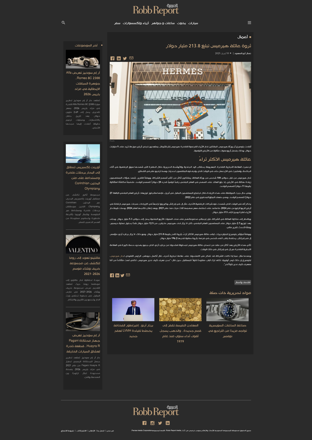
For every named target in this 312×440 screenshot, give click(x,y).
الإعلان (92, 431)
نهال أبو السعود (242, 53)
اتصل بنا (100, 431)
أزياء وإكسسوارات (136, 23)
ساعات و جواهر (163, 23)
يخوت (181, 23)
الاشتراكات (81, 431)
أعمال (242, 37)
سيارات (193, 23)
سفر (117, 23)
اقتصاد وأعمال (242, 282)
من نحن (110, 431)
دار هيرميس (116, 256)
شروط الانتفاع (67, 431)
